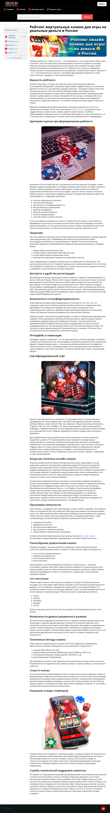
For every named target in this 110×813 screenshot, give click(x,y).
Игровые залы (37, 9)
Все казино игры (15, 58)
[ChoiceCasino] (11, 4)
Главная (10, 9)
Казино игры (55, 9)
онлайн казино (77, 109)
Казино (22, 9)
